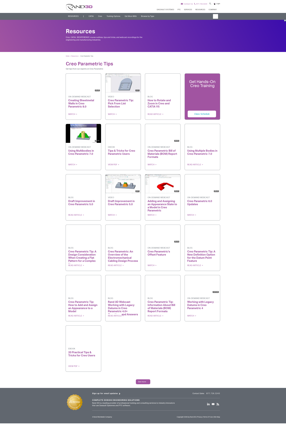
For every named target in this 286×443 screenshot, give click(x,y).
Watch (71, 114)
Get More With (131, 16)
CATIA (91, 16)
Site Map (217, 417)
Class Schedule (202, 114)
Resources (200, 9)
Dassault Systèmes (165, 9)
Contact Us (188, 4)
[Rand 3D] (79, 7)
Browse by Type (147, 16)
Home (67, 56)
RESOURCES (73, 16)
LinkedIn (86, 110)
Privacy (199, 417)
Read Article (154, 114)
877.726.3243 (213, 393)
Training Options (113, 16)
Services (188, 9)
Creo (100, 16)
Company (213, 9)
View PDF (112, 165)
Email (79, 110)
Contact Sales (198, 393)
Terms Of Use (208, 417)
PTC (179, 9)
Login (218, 3)
